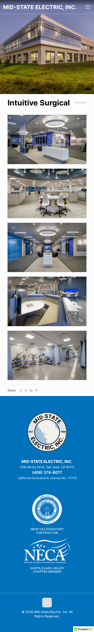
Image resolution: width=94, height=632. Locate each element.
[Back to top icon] (47, 602)
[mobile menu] (88, 7)
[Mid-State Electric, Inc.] (39, 7)
